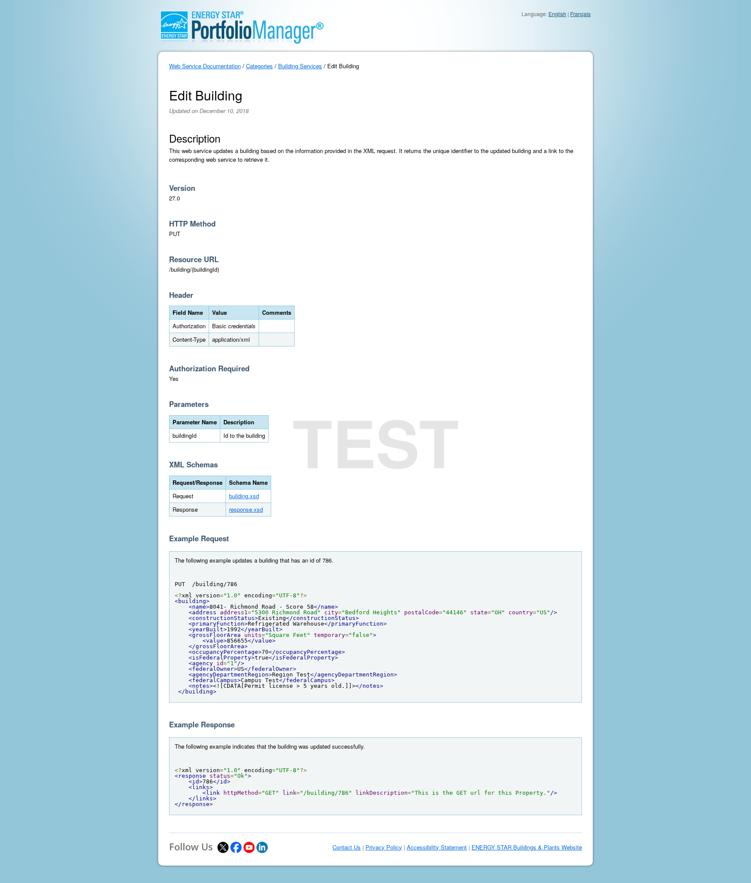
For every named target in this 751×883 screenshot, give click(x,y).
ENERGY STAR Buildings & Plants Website (527, 847)
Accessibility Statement (437, 847)
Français (580, 13)
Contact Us (346, 847)
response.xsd (246, 509)
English (557, 13)
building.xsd (244, 496)
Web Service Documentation (205, 66)
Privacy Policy (384, 847)
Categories (259, 66)
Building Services (300, 66)
